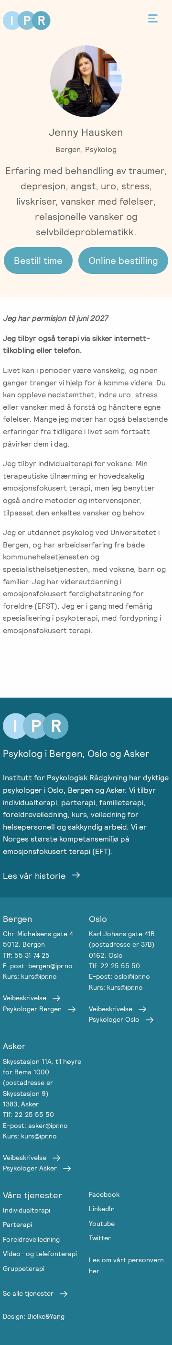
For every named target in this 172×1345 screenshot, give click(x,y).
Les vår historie (34, 875)
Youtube (102, 1223)
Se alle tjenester (28, 1293)
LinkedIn (102, 1208)
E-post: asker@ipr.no (35, 1125)
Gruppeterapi (23, 1268)
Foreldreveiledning (31, 1239)
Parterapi (17, 1224)
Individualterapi (26, 1210)
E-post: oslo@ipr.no (119, 976)
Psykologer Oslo (114, 1019)
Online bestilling (123, 260)
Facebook (104, 1194)
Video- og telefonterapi (40, 1253)
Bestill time (38, 260)
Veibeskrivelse (24, 998)
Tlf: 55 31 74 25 (26, 955)
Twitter (100, 1238)
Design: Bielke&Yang (33, 1316)
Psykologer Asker (30, 1168)
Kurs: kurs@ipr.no (30, 976)
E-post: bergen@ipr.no (38, 966)
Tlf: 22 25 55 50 (114, 966)
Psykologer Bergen (32, 1009)
